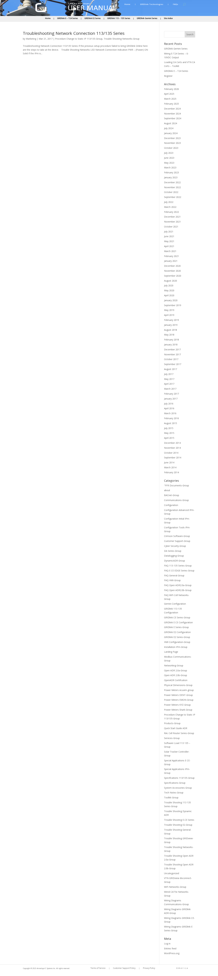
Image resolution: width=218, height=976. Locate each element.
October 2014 (171, 452)
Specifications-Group (174, 782)
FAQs (175, 4)
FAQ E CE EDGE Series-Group (179, 570)
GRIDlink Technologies (151, 4)
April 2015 (169, 437)
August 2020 (170, 280)
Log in (167, 943)
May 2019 (169, 310)
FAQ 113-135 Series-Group (178, 565)
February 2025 (171, 103)
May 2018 (169, 334)
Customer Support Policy (124, 968)
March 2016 (170, 413)
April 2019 (169, 315)
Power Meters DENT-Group (178, 695)
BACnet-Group (171, 495)
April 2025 (169, 93)
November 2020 (172, 270)
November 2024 (172, 113)
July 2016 (168, 403)
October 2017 (171, 359)
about (167, 490)
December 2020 (172, 265)
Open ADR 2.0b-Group (175, 675)
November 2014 (172, 447)
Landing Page (171, 651)
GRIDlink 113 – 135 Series (118, 18)
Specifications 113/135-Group (179, 777)
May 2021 (169, 241)
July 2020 (168, 285)
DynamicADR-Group (174, 560)
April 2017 (169, 383)
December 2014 (172, 442)
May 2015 (169, 432)
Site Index (168, 18)
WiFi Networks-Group (175, 886)
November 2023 (172, 142)
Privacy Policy (149, 968)
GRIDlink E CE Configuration (178, 622)
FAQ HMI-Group (172, 580)
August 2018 (170, 329)
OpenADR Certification (175, 680)
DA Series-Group (172, 550)
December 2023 (172, 138)
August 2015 (170, 423)
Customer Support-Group (177, 541)
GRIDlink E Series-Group (176, 627)
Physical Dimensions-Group (178, 685)
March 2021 (170, 251)
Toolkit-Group (171, 797)
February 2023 (171, 172)
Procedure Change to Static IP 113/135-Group (78, 38)
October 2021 (171, 226)
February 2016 (171, 418)
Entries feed (170, 948)
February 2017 (171, 393)
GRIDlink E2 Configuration (177, 632)
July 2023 (168, 152)
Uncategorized (171, 873)
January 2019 (170, 324)
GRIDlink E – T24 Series (67, 18)
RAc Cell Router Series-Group (179, 733)
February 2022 (171, 211)
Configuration (171, 505)
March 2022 (170, 206)
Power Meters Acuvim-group (179, 690)
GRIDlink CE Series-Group (177, 617)
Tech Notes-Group (173, 792)
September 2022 (172, 197)
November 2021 (172, 221)
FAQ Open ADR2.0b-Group (178, 590)
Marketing (31, 38)
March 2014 (170, 467)
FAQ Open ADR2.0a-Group (178, 585)
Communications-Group (176, 500)
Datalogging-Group (174, 555)
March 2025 (170, 98)
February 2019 (171, 319)
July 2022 (168, 201)
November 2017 (172, 354)
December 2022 (172, 182)
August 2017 (170, 369)
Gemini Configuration (175, 603)
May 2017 (169, 379)
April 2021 (169, 246)
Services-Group (172, 738)
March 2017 (170, 388)
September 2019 (172, 305)
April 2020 (169, 295)
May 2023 (169, 162)
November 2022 (172, 187)
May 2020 (169, 290)
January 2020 (170, 300)
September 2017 (172, 364)
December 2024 (172, 108)
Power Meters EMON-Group (178, 699)
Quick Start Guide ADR (175, 728)
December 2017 (172, 349)
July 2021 (168, 231)
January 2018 (170, 344)
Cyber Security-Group (175, 545)
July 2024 (168, 128)
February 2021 (171, 256)
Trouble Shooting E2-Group (178, 824)
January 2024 (170, 133)
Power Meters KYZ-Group (177, 704)
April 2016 (169, 408)
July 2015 (168, 428)
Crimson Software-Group (177, 536)
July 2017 (168, 374)
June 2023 (169, 157)
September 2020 (172, 275)
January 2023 (170, 177)
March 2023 (170, 167)
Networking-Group (173, 665)
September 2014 (172, 457)
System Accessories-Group (178, 787)
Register (168, 75)
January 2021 (170, 260)
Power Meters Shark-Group (178, 709)
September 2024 (172, 118)
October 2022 (171, 192)
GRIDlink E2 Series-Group (177, 637)
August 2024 (170, 123)
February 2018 (171, 339)
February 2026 (171, 88)
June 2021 (169, 236)
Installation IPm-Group (175, 646)
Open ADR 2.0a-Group (175, 670)
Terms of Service (97, 968)
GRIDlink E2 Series (92, 18)
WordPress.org (171, 953)
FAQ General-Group (174, 575)
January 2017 (170, 398)
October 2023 (171, 147)
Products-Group (172, 723)
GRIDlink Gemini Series (147, 18)
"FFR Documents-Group (176, 485)
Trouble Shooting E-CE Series (179, 819)
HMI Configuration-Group (177, 642)
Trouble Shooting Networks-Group (121, 38)
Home (127, 4)
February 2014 (171, 472)
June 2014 (169, 462)
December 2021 (172, 216)
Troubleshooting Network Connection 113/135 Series (73, 33)
